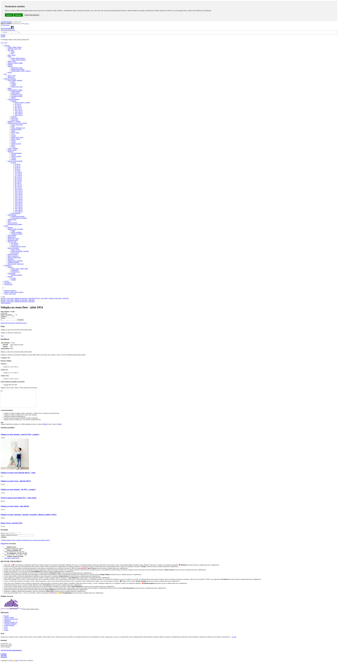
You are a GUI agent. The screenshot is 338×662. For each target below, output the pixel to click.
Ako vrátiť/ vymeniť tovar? (12, 558)
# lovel (3, 543)
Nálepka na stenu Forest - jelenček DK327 (16, 481)
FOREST (45, 424)
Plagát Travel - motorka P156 (11, 523)
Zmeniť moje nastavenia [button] (32, 15)
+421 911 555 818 (6, 650)
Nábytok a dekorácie (10, 290)
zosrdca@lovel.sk (16, 650)
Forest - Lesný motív (10, 293)
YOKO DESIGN (6, 303)
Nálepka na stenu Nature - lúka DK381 (15, 506)
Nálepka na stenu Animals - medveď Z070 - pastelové (20, 434)
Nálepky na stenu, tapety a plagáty (13, 292)
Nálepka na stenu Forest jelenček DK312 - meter (18, 473)
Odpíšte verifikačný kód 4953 (9, 535)
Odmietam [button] (18, 15)
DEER (59, 424)
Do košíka (20, 319)
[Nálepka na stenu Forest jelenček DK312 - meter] (15, 469)
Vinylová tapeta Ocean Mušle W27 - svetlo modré (18, 498)
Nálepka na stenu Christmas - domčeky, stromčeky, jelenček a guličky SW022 (29, 515)
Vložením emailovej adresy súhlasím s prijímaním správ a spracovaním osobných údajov (25, 540)
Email (2, 533)
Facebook (4, 654)
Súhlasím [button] (9, 15)
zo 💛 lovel (15, 660)
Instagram (4, 657)
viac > (2, 335)
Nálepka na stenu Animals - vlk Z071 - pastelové (18, 489)
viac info (233, 637)
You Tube (4, 655)
